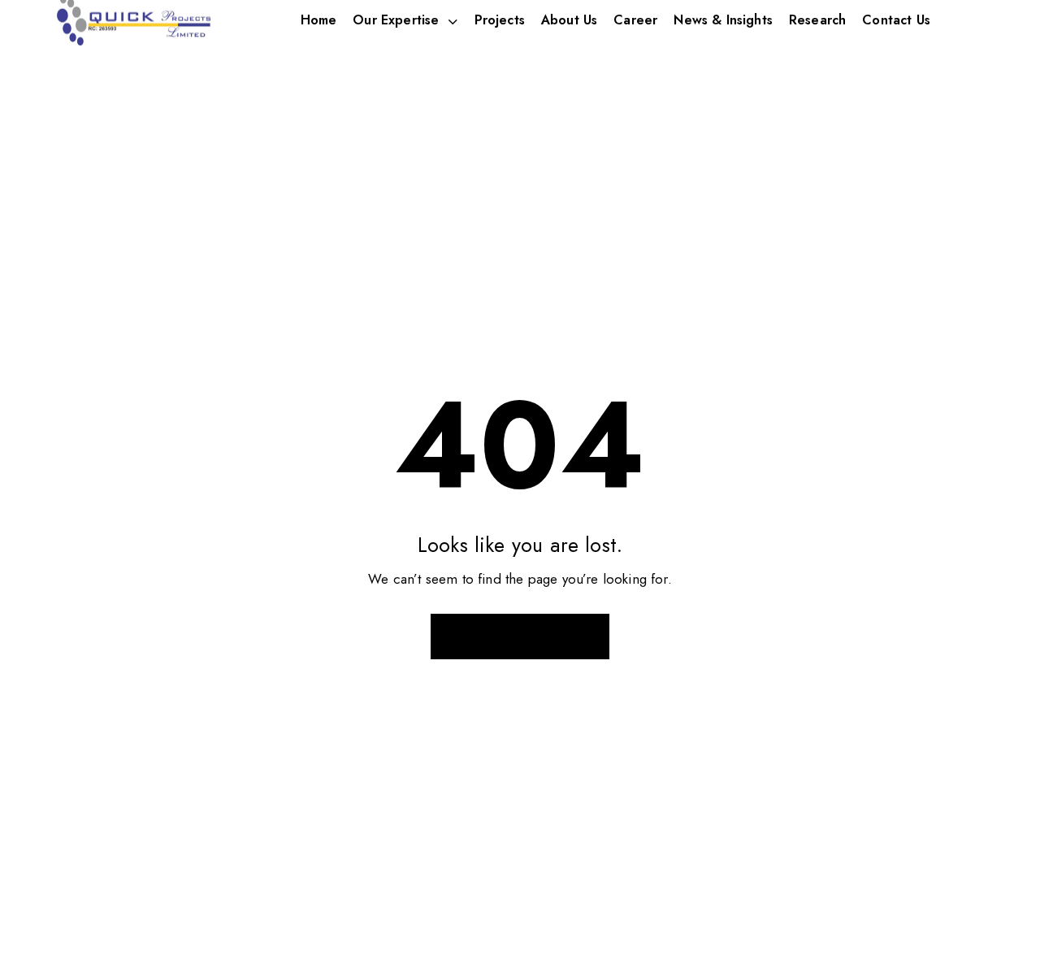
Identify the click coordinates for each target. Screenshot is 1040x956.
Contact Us (896, 20)
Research (817, 20)
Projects (499, 20)
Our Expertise (396, 20)
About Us (569, 20)
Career (635, 20)
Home (319, 20)
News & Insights (723, 20)
